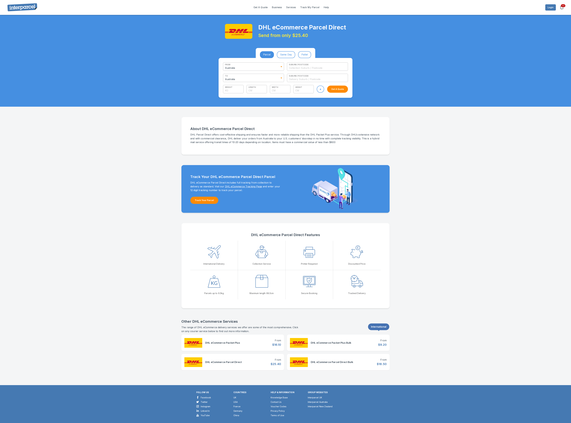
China (236, 415)
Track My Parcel (309, 7)
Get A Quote (261, 7)
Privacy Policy (278, 411)
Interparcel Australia (318, 402)
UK (234, 397)
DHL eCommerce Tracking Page (243, 186)
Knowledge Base (279, 397)
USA (235, 402)
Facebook (206, 397)
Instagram (205, 406)
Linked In (205, 411)
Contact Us (276, 402)
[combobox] (317, 66)
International (378, 326)
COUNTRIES (239, 392)
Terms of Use (277, 415)
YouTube (205, 415)
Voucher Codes (278, 406)
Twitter (204, 402)
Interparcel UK (315, 397)
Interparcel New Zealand (320, 406)
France (236, 406)
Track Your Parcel (204, 200)
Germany (237, 411)
